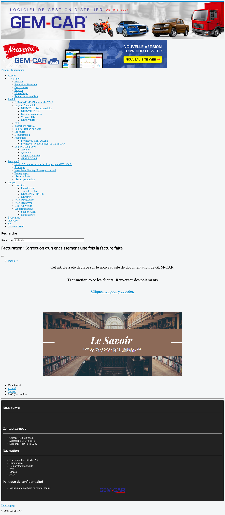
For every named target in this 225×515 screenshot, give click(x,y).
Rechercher (7, 240)
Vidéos (13, 471)
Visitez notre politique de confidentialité (30, 488)
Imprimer (12, 260)
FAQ (12, 474)
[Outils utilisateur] (2, 256)
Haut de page (8, 505)
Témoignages (16, 463)
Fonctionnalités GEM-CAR (23, 460)
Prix (11, 468)
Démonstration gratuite (21, 466)
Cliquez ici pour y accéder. (112, 291)
